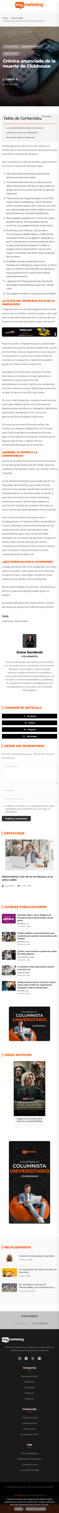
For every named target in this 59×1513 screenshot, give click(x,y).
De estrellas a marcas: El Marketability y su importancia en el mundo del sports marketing (37, 1287)
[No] (55, 1504)
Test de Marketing (29, 1453)
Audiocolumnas (29, 1417)
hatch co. (21, 1495)
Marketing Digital (31, 47)
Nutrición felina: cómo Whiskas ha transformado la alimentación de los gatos (35, 918)
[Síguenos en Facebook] (26, 1358)
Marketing (29, 1382)
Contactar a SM (29, 1464)
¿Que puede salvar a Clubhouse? (21, 137)
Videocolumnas (29, 1423)
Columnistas (17, 18)
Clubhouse (7, 621)
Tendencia (29, 1393)
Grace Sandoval (29, 652)
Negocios (29, 1399)
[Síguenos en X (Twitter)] (32, 1358)
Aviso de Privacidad (29, 1470)
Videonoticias (29, 1429)
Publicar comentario (16, 818)
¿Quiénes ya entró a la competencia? (22, 132)
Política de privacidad (35, 1509)
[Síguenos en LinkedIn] (39, 1358)
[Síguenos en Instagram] (19, 1358)
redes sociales (21, 621)
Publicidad (29, 1387)
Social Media (11, 54)
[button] (29, 1094)
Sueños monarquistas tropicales (36, 1256)
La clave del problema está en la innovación (25, 128)
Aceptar (18, 1509)
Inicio (5, 18)
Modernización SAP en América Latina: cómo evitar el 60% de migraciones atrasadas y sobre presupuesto (36, 985)
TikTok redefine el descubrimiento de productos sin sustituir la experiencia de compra (37, 936)
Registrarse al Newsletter (30, 1459)
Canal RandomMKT (29, 1434)
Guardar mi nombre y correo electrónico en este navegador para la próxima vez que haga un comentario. (29, 809)
